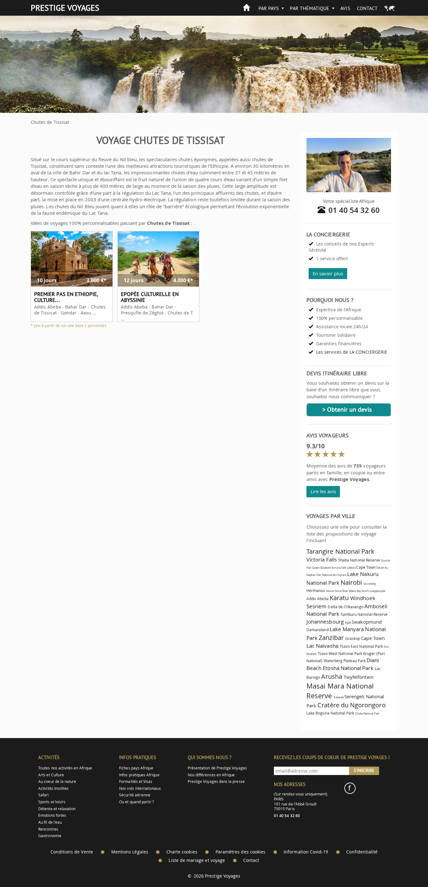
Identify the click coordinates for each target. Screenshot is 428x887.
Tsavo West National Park (340, 653)
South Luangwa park (373, 591)
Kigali (348, 622)
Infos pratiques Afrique (139, 775)
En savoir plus (328, 273)
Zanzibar (331, 637)
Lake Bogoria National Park (330, 713)
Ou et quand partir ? (136, 802)
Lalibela (351, 567)
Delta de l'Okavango (345, 607)
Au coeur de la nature (57, 781)
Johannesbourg (325, 621)
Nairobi (351, 582)
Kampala (338, 697)
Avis (345, 8)
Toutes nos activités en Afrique (65, 768)
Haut (405, 866)
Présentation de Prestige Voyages (217, 768)
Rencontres (48, 829)
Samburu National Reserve (364, 614)
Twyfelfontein (358, 677)
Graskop (352, 638)
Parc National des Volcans (331, 575)
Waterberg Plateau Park (345, 660)
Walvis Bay (355, 591)
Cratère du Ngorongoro (351, 705)
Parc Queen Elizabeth (318, 567)
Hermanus (315, 590)
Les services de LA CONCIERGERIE (351, 352)
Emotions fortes (52, 815)
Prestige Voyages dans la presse (216, 781)
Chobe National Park (367, 713)
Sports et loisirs (51, 802)
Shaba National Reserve (359, 560)
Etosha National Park (348, 668)
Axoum (330, 591)
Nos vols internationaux (139, 788)
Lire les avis (323, 491)
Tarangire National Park (340, 551)
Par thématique (309, 8)
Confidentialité (362, 852)
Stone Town (341, 591)
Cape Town (366, 567)
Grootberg (369, 583)
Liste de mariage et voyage (197, 860)
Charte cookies (181, 852)
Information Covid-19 (306, 852)
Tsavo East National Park (361, 646)
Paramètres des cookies (240, 852)
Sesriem (316, 606)
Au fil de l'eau (50, 822)
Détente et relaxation (57, 808)
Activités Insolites (53, 788)
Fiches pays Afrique (136, 768)
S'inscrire (364, 770)
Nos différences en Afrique (211, 775)
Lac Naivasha (322, 645)
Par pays (268, 8)
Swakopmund (367, 622)
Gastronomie (49, 835)
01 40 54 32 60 (354, 210)
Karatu (339, 598)
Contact (367, 8)
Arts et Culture (51, 775)
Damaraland (317, 629)
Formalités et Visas (135, 781)
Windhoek (362, 598)
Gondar (385, 560)
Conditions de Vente (71, 852)
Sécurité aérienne (134, 795)
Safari (43, 795)
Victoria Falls (321, 559)
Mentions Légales (129, 852)
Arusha (331, 676)
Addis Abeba (317, 598)
